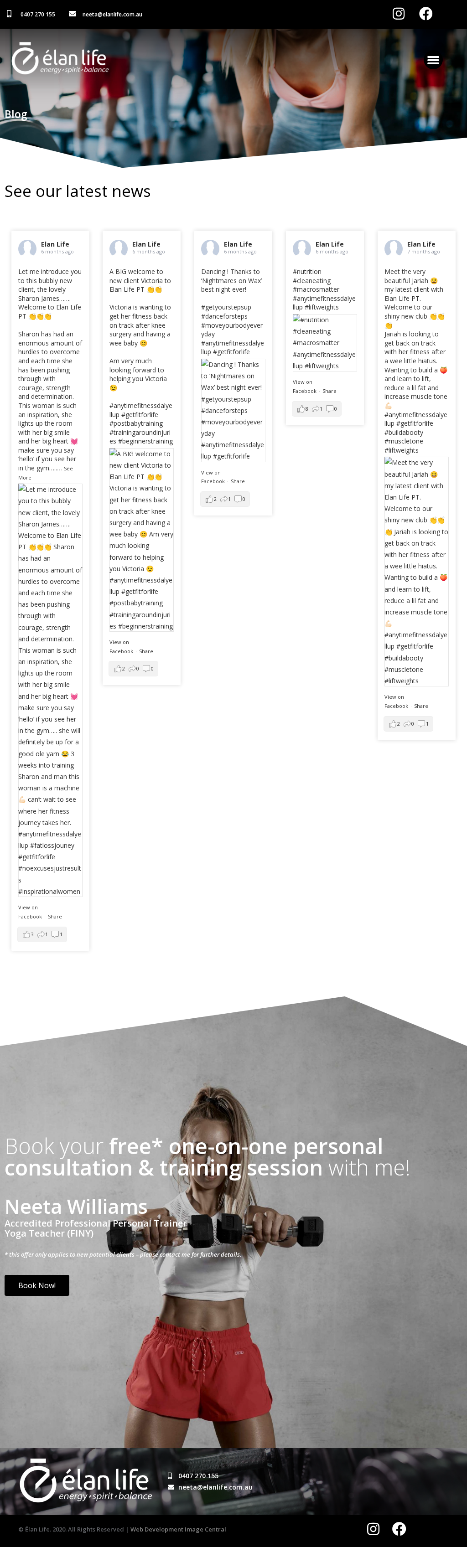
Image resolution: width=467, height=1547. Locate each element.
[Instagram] (373, 1529)
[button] (433, 59)
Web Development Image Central (178, 1529)
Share (55, 916)
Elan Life (55, 244)
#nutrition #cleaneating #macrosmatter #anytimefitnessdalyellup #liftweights (324, 289)
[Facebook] (399, 1529)
